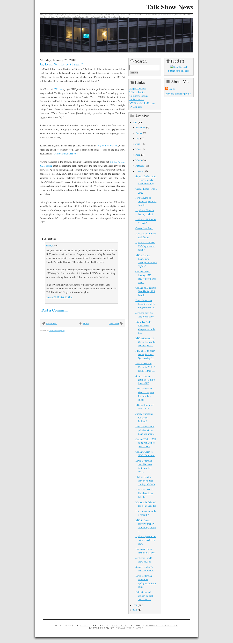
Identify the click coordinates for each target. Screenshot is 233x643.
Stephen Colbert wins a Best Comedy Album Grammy (145, 179)
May (137, 149)
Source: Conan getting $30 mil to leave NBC (145, 379)
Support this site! (137, 88)
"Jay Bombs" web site (107, 145)
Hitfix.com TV (136, 99)
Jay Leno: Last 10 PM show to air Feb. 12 (144, 493)
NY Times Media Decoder (142, 103)
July (137, 138)
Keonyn (50, 245)
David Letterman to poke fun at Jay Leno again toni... (145, 430)
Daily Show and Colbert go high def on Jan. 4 (144, 595)
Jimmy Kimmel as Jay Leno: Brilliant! (144, 417)
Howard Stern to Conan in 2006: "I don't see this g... (145, 367)
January (139, 171)
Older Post (114, 323)
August (138, 132)
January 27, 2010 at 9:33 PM (59, 297)
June (137, 143)
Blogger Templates (161, 625)
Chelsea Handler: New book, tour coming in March (145, 480)
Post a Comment (54, 310)
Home (86, 323)
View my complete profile (178, 93)
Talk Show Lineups (138, 95)
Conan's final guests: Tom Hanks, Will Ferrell (145, 291)
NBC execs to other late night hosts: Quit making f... (145, 354)
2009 (135, 605)
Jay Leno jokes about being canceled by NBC (145, 540)
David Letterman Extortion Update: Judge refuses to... (145, 304)
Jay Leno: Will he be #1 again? (61, 64)
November (140, 127)
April (138, 154)
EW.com (58, 89)
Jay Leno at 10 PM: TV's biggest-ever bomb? (145, 246)
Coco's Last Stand (144, 228)
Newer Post (51, 323)
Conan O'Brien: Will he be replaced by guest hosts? (145, 442)
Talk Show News (169, 7)
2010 (135, 122)
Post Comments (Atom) (57, 331)
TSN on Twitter (137, 92)
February (139, 165)
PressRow (119, 625)
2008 (135, 609)
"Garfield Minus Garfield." (65, 153)
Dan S (84, 625)
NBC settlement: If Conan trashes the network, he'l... (145, 341)
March (138, 160)
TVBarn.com (135, 106)
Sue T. (172, 88)
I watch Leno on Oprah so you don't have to (145, 201)
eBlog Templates (130, 628)
